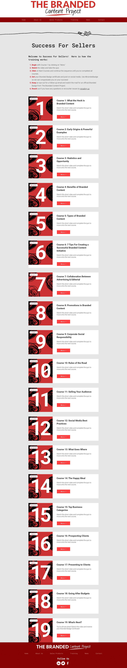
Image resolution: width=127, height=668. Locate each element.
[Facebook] (68, 663)
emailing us (84, 89)
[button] (56, 19)
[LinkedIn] (59, 663)
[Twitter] (63, 663)
